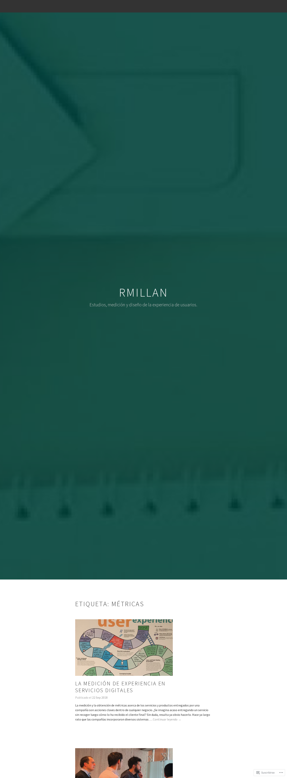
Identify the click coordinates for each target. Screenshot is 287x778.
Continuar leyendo (167, 719)
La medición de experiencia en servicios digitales (120, 687)
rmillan (143, 292)
